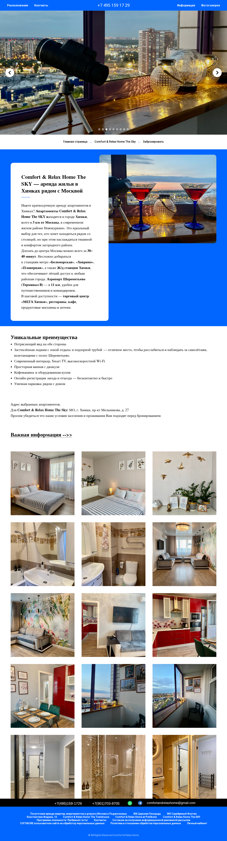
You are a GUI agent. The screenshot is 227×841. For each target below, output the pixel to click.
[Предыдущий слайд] (9, 72)
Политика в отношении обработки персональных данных (145, 823)
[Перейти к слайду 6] (117, 129)
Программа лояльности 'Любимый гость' (62, 820)
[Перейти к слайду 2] (103, 129)
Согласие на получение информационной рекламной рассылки (151, 820)
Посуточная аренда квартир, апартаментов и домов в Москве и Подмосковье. (78, 813)
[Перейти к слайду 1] (99, 129)
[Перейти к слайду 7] (120, 129)
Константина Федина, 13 (42, 816)
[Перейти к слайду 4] (110, 129)
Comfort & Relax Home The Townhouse (86, 816)
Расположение (17, 5)
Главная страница (75, 141)
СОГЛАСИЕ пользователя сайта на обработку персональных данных (62, 823)
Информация (186, 5)
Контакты (41, 5)
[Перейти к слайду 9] (128, 129)
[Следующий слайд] (217, 72)
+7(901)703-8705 (106, 803)
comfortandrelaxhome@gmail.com (171, 803)
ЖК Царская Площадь (147, 813)
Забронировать (153, 141)
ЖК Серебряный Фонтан (182, 813)
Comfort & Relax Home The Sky (115, 141)
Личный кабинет (197, 823)
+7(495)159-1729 (68, 803)
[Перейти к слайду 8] (124, 129)
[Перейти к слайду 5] (113, 129)
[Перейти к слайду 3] (106, 129)
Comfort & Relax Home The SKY (181, 816)
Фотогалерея (210, 5)
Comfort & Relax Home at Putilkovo (136, 816)
